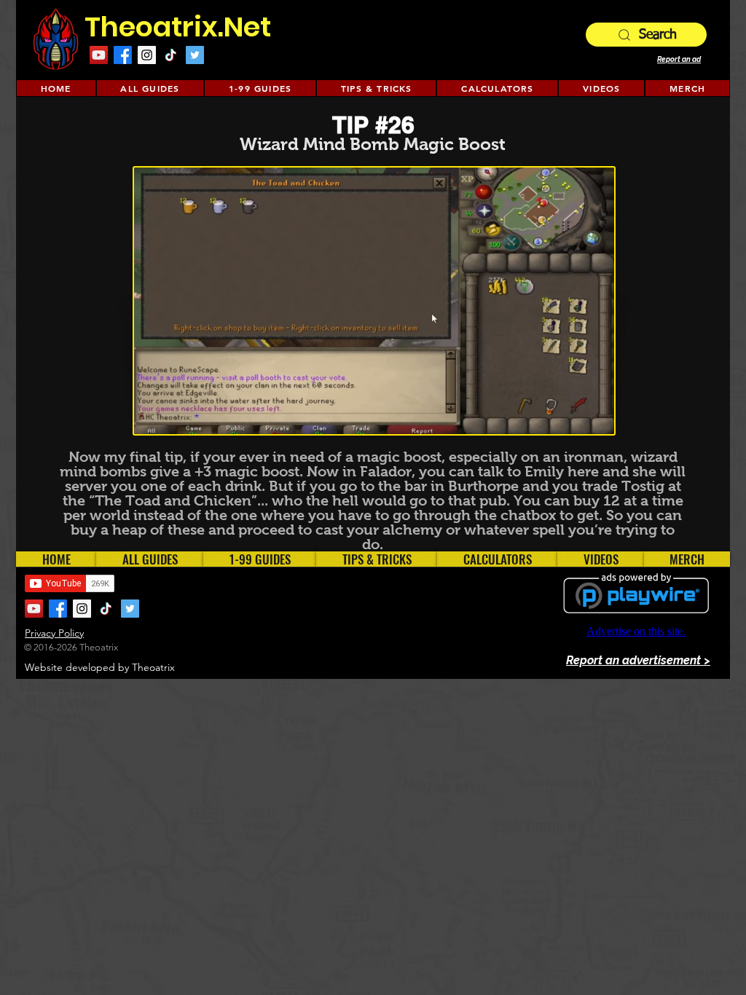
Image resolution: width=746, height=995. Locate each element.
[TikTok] (171, 55)
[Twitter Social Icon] (195, 55)
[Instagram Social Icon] (147, 55)
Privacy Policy (54, 633)
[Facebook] (123, 55)
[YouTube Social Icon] (99, 55)
